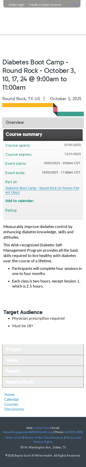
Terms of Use (14, 437)
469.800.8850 (74, 432)
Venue (12, 360)
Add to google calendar (60, 200)
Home (9, 394)
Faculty (13, 371)
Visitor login (16, 4)
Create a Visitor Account (45, 4)
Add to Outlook (77, 200)
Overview (15, 122)
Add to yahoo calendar (66, 200)
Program (14, 349)
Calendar (11, 399)
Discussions (14, 409)
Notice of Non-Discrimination (44, 437)
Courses (11, 404)
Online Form (42, 428)
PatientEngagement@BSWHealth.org (28, 432)
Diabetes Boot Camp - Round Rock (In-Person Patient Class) (42, 190)
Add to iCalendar (71, 200)
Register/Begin (20, 381)
